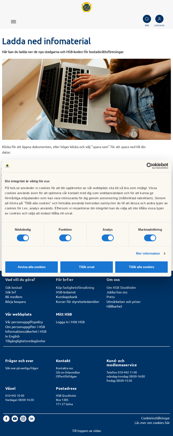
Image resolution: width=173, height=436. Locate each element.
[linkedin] (31, 420)
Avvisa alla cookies (32, 267)
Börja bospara (15, 301)
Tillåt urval (86, 267)
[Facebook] (6, 420)
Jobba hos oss (117, 292)
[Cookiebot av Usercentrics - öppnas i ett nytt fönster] (149, 166)
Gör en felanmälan (68, 372)
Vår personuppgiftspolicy (24, 322)
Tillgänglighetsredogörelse (25, 341)
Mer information (148, 253)
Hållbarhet (114, 306)
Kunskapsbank (66, 296)
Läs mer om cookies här (152, 422)
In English (12, 336)
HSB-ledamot (66, 292)
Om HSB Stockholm (121, 287)
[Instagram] (23, 420)
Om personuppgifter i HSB (25, 326)
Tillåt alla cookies (141, 267)
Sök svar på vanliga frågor (21, 368)
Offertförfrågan (66, 376)
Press (111, 296)
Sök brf (10, 292)
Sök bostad (13, 287)
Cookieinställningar (155, 418)
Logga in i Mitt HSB (70, 322)
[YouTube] (15, 420)
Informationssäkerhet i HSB (25, 331)
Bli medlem (13, 296)
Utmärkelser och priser (124, 301)
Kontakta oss (64, 368)
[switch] (65, 237)
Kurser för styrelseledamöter (77, 301)
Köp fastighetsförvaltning (75, 287)
